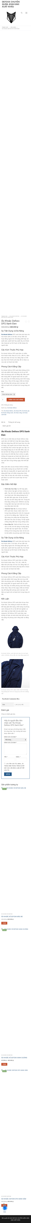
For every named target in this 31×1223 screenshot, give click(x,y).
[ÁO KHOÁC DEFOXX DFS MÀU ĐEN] (26, 321)
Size (2, 391)
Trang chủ (5, 27)
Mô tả (3, 422)
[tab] (3, 422)
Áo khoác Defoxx (14, 316)
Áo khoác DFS (18, 410)
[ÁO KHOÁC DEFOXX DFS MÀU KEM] (29, 321)
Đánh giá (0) (7, 426)
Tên (6, 756)
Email (18, 756)
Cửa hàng (13, 27)
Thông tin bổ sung (14, 422)
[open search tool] (21, 13)
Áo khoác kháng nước (7, 412)
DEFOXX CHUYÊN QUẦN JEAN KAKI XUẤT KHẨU (11, 4)
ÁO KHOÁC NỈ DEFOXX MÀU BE (12, 916)
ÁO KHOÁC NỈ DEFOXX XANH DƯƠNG (14, 1058)
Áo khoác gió (25, 410)
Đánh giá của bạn (10, 737)
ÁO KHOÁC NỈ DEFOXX (6, 914)
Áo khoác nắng (18, 412)
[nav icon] (26, 13)
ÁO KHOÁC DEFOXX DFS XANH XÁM (13, 1199)
